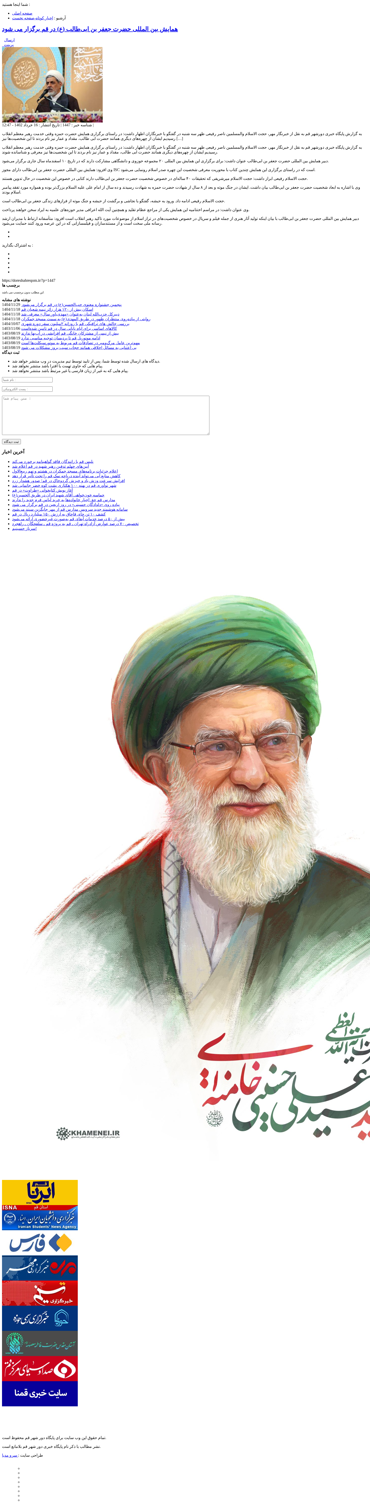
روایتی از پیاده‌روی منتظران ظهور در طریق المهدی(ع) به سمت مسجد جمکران (86, 319)
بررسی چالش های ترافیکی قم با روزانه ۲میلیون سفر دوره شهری (75, 324)
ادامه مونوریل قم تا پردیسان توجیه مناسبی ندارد (60, 338)
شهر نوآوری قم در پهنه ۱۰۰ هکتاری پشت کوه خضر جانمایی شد (64, 485)
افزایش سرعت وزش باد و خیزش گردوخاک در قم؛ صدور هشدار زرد (68, 481)
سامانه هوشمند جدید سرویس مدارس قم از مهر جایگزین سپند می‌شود (70, 509)
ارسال (9, 40)
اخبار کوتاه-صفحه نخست (32, 18)
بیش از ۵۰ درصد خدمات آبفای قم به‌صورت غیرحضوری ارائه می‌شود (68, 519)
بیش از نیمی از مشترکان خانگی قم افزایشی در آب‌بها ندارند (70, 333)
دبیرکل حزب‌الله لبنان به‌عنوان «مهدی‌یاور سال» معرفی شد (70, 314)
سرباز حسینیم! (24, 528)
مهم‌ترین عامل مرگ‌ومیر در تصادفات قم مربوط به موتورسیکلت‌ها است (80, 343)
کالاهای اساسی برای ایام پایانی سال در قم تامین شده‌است (69, 328)
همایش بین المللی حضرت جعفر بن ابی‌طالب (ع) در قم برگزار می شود (90, 29)
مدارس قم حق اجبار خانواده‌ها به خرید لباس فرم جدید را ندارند (63, 500)
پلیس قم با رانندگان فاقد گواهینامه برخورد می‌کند (52, 461)
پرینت (8, 45)
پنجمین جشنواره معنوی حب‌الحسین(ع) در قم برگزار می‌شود (71, 304)
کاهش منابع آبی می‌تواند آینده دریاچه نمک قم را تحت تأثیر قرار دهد (66, 476)
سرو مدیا (10, 1455)
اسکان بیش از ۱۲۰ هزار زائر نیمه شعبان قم (57, 309)
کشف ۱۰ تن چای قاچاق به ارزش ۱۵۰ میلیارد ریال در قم (59, 514)
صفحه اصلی (22, 13)
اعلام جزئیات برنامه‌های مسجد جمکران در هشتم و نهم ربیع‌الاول (65, 471)
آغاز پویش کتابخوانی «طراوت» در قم (42, 490)
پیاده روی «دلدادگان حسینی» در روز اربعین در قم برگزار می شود (66, 504)
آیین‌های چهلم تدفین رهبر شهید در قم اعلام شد (50, 466)
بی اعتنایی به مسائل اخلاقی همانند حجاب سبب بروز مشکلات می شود (78, 347)
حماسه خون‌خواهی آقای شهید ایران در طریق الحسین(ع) (58, 495)
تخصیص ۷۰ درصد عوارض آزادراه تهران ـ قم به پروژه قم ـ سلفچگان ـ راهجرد (75, 524)
